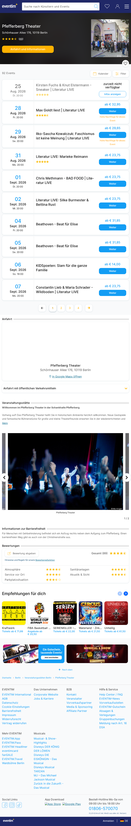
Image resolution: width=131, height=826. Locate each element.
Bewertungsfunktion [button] (45, 560)
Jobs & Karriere (44, 698)
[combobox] (57, 6)
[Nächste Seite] (88, 308)
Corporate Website (46, 694)
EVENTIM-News (109, 698)
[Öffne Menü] (125, 6)
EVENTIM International (16, 694)
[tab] (100, 73)
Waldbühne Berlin (13, 763)
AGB (5, 698)
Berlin (18, 677)
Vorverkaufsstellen (111, 702)
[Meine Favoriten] (107, 5)
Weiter (112, 111)
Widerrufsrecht (11, 719)
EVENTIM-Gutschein (112, 706)
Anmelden (108, 820)
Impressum (9, 715)
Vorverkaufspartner (79, 702)
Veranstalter (74, 698)
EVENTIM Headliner (14, 746)
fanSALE (7, 755)
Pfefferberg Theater (64, 677)
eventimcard (10, 750)
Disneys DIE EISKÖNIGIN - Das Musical (45, 759)
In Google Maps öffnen (67, 376)
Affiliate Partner (77, 711)
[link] (81, 90)
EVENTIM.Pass (11, 742)
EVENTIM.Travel (12, 759)
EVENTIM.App (11, 738)
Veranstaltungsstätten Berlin (38, 677)
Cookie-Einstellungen (16, 706)
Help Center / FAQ (111, 694)
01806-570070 (103, 808)
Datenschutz (10, 702)
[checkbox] (125, 63)
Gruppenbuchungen (112, 719)
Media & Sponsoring (79, 706)
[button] (65, 388)
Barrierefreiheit (11, 711)
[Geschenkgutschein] (33, 653)
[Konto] (117, 6)
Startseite (6, 677)
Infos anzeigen (112, 94)
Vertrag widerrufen (14, 723)
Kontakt (71, 694)
